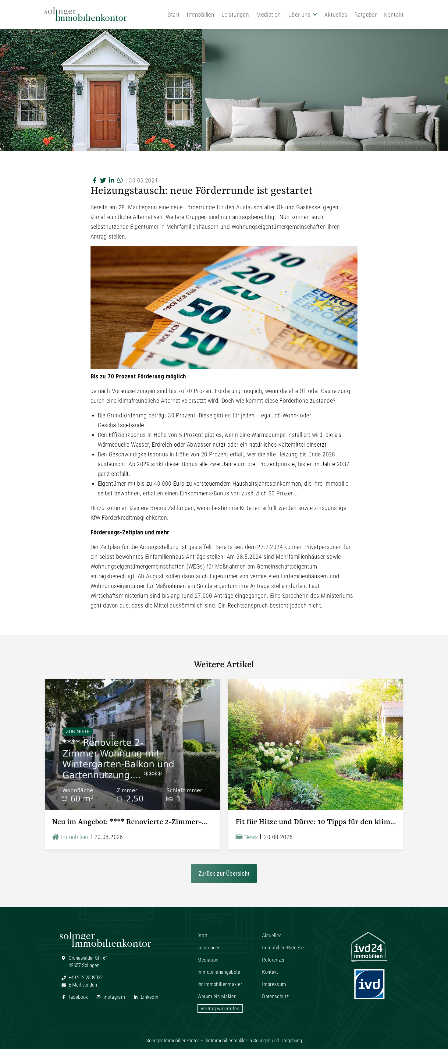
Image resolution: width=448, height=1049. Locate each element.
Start (174, 14)
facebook (77, 997)
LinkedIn (148, 997)
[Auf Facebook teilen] (95, 180)
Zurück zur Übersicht (224, 873)
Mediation (268, 14)
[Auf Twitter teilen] (103, 180)
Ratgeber (365, 14)
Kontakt (394, 14)
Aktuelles (335, 14)
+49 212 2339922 (85, 977)
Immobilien (200, 14)
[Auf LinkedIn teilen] (112, 180)
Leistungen (235, 14)
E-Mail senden (82, 985)
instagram (113, 997)
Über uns (299, 14)
